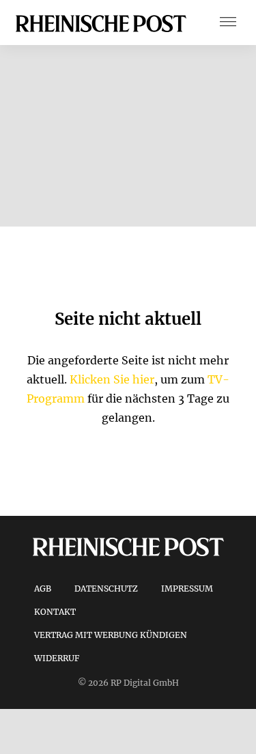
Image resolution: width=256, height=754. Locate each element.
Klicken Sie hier (112, 379)
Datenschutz (106, 588)
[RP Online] (101, 22)
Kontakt (55, 612)
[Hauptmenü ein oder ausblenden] (228, 23)
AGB (42, 588)
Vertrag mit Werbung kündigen (110, 635)
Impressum (187, 588)
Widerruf (56, 658)
